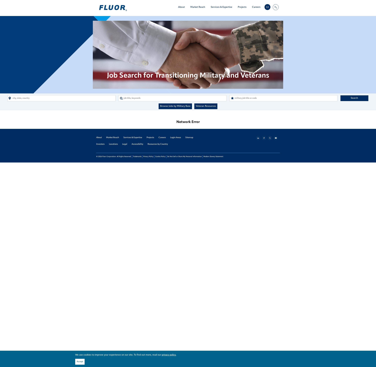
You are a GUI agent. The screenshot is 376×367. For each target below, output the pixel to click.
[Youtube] (276, 138)
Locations (113, 144)
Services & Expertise (221, 7)
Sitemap (189, 137)
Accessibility (137, 144)
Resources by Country (158, 144)
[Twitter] (270, 138)
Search (354, 98)
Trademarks (137, 156)
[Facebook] (264, 138)
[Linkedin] (258, 138)
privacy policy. (169, 355)
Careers (256, 7)
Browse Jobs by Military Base (175, 106)
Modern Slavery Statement (213, 156)
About (181, 7)
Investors (100, 144)
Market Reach (197, 7)
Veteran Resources (206, 106)
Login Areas (175, 137)
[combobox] (61, 98)
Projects (242, 7)
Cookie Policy (160, 156)
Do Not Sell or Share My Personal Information (184, 156)
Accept (80, 362)
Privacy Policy (148, 156)
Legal (124, 144)
